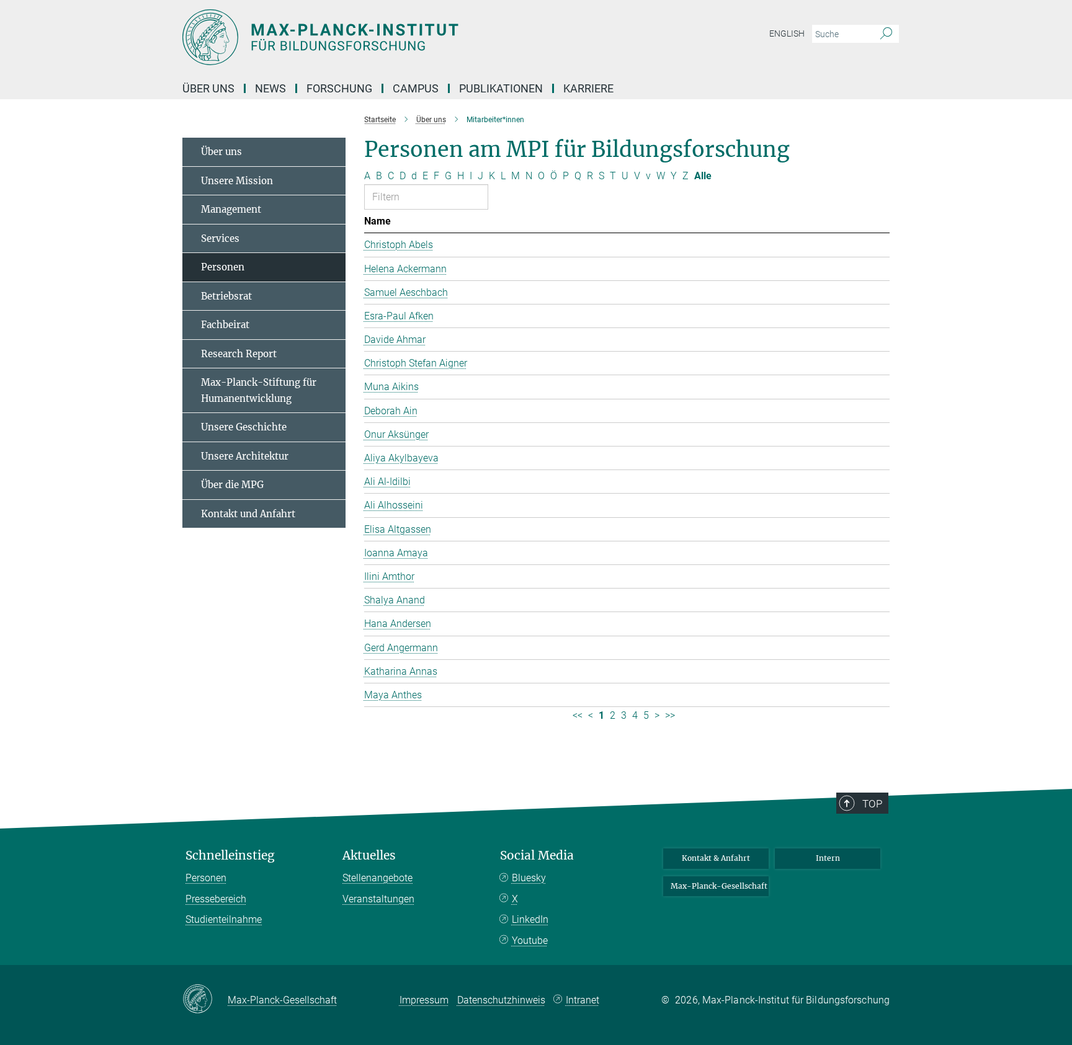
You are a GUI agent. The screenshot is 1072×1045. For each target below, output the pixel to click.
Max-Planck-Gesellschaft (719, 886)
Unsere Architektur (244, 456)
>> (670, 715)
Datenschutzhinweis (501, 1000)
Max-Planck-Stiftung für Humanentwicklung (258, 390)
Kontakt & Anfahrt (716, 858)
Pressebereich (215, 899)
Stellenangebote (377, 878)
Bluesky (529, 878)
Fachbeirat (225, 325)
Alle (703, 176)
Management (231, 209)
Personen (222, 267)
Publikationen (501, 88)
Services (220, 238)
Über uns (208, 88)
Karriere (588, 88)
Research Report (239, 354)
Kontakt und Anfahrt (248, 514)
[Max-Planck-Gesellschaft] (205, 1000)
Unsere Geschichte (244, 427)
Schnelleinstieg (230, 855)
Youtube (530, 940)
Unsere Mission (237, 181)
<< (578, 715)
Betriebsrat (226, 296)
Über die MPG (232, 485)
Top (872, 804)
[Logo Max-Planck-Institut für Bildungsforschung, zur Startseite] (415, 37)
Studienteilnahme (223, 919)
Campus (416, 88)
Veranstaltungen (378, 899)
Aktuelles (369, 855)
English (787, 33)
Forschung (339, 88)
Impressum (424, 1000)
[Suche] (886, 34)
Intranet (582, 1000)
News (270, 88)
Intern (828, 858)
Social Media (537, 855)
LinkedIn (530, 919)
